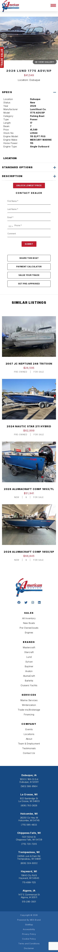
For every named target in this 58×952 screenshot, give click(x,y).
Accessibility (29, 929)
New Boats (29, 623)
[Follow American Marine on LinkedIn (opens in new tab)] (39, 602)
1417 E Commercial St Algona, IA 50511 (29, 896)
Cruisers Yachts (29, 685)
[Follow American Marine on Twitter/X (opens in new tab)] (25, 602)
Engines (29, 632)
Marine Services (29, 700)
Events (29, 729)
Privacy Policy (29, 934)
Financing (29, 714)
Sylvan (29, 661)
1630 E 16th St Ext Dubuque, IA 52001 (28, 780)
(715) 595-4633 (29, 824)
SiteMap (29, 924)
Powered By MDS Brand (29, 920)
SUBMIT (29, 244)
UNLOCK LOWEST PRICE (29, 185)
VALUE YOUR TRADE (28, 275)
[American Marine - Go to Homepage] (10, 5)
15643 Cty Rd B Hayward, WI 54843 (29, 876)
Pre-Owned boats (29, 627)
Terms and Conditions (29, 943)
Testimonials (29, 748)
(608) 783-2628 (29, 805)
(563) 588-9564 (29, 786)
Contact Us (29, 753)
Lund (29, 657)
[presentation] (4, 35)
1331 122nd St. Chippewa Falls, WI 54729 (29, 838)
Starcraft (29, 652)
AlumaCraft (29, 676)
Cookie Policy (29, 939)
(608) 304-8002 (29, 863)
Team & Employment (29, 743)
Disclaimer (29, 948)
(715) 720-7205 (29, 844)
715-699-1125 (29, 882)
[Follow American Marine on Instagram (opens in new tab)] (32, 602)
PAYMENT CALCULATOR (29, 266)
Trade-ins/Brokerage (29, 709)
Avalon (29, 671)
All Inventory (29, 618)
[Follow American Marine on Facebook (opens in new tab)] (18, 602)
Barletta (29, 680)
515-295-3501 (29, 901)
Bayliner (29, 666)
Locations (29, 734)
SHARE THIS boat (29, 258)
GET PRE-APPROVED (29, 283)
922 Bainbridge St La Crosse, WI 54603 (29, 799)
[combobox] (11, 226)
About (29, 738)
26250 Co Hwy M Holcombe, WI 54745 (29, 819)
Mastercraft (29, 647)
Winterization (29, 705)
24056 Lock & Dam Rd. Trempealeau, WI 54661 (29, 857)
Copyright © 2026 (29, 915)
